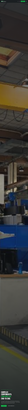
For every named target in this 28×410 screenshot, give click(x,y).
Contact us (22, 1)
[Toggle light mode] (19, 1)
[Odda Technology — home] (3, 1)
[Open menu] (26, 1)
